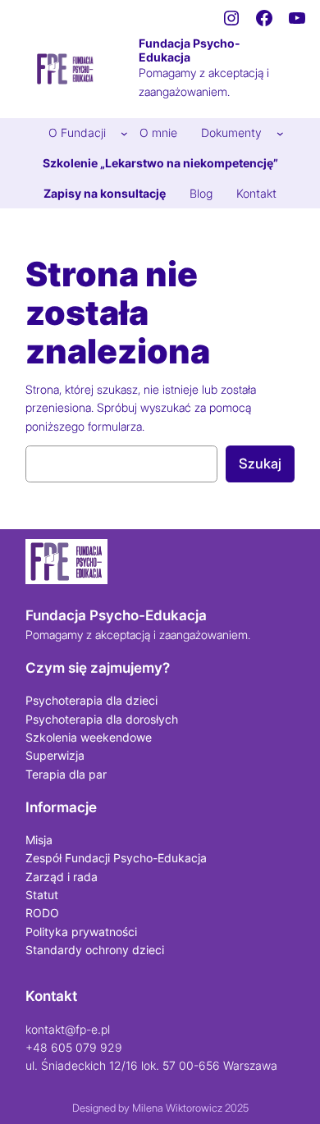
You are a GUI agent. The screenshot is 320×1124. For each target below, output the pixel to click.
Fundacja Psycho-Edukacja (189, 50)
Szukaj (260, 463)
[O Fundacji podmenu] (124, 133)
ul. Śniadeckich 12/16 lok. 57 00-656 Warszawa (151, 1065)
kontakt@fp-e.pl (67, 1029)
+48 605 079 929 (73, 1047)
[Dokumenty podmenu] (280, 133)
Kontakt (51, 996)
